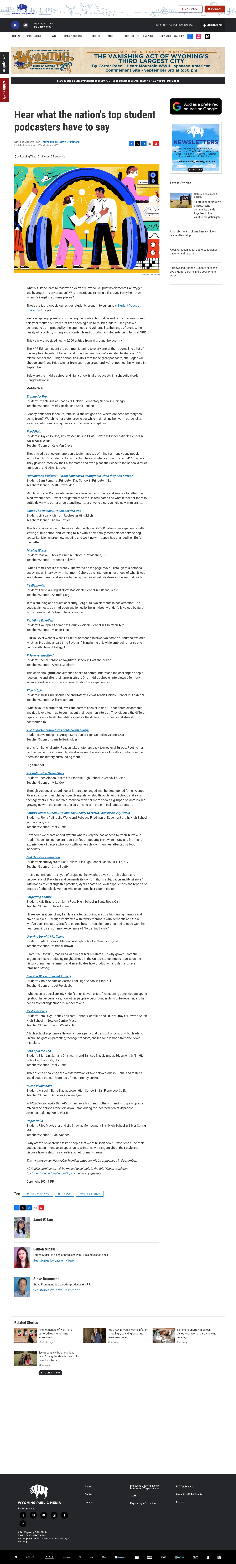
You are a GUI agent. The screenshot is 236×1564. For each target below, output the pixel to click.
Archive (180, 1502)
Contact (89, 1494)
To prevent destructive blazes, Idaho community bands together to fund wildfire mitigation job (207, 209)
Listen (15, 36)
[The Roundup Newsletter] (195, 147)
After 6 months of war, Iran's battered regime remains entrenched (55, 1333)
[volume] (26, 25)
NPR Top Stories (90, 1193)
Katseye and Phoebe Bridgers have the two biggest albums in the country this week (193, 271)
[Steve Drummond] (22, 1287)
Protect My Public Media (189, 1494)
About (111, 36)
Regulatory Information (143, 1503)
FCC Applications (185, 1486)
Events (148, 36)
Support (130, 36)
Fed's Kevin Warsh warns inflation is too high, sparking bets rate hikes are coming (128, 1333)
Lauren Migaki (49, 142)
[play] (15, 25)
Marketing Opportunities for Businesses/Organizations (145, 1487)
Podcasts (34, 36)
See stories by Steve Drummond (56, 1290)
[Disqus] (118, 1427)
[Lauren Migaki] (22, 1257)
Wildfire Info (4, 90)
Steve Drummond (69, 142)
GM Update (4, 63)
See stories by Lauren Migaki (54, 1260)
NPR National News (37, 1193)
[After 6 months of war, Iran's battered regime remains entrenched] (25, 1335)
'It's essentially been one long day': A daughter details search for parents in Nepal (59, 1356)
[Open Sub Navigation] (22, 36)
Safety (179, 36)
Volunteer (192, 9)
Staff (133, 1495)
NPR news (64, 1193)
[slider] (31, 25)
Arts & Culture (73, 36)
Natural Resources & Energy (206, 195)
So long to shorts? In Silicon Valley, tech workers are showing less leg (196, 1333)
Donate (216, 9)
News (52, 36)
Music (96, 36)
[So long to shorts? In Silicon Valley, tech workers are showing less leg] (164, 1335)
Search (166, 36)
